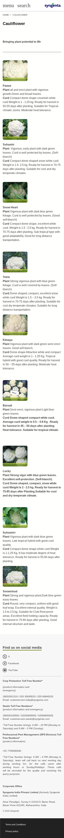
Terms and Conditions (15, 824)
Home (6, 15)
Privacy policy (11, 831)
